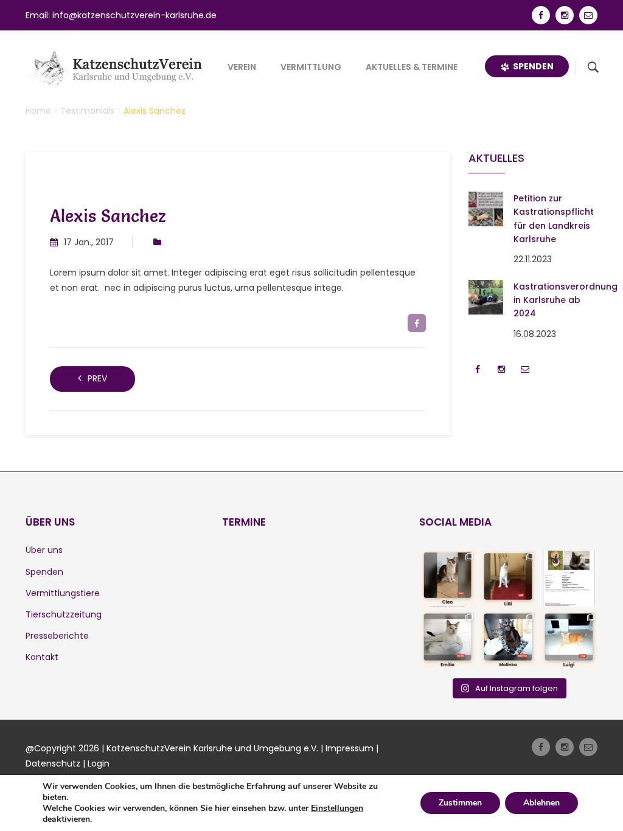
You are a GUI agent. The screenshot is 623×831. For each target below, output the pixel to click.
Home (38, 111)
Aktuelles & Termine (412, 67)
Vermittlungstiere (63, 593)
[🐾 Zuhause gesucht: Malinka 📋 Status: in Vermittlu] (508, 639)
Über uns (44, 550)
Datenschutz (53, 763)
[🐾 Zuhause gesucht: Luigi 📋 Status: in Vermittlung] (568, 639)
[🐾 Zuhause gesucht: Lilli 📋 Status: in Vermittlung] (508, 578)
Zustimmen (460, 802)
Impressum (349, 748)
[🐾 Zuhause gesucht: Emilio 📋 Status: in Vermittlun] (447, 639)
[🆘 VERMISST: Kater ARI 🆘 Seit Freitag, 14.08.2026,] (568, 578)
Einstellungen (337, 808)
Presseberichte (57, 636)
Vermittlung (310, 67)
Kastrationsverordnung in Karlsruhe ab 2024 (565, 300)
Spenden (531, 66)
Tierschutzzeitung (64, 614)
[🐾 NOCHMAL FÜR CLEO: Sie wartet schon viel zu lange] (447, 578)
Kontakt (42, 657)
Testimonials (87, 111)
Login (99, 763)
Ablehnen (541, 802)
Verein (242, 67)
